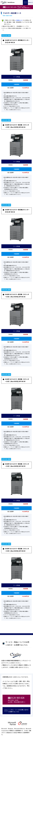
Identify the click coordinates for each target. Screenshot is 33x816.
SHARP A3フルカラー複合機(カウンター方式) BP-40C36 (17, 211)
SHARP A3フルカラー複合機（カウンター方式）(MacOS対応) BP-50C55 (17, 465)
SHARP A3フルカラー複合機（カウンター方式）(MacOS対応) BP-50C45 (17, 380)
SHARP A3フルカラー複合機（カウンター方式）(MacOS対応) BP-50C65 (17, 550)
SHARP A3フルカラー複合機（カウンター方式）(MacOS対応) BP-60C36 (17, 295)
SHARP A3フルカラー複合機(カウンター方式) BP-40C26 (17, 41)
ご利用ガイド (18, 20)
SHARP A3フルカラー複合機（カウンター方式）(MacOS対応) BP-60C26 (17, 126)
